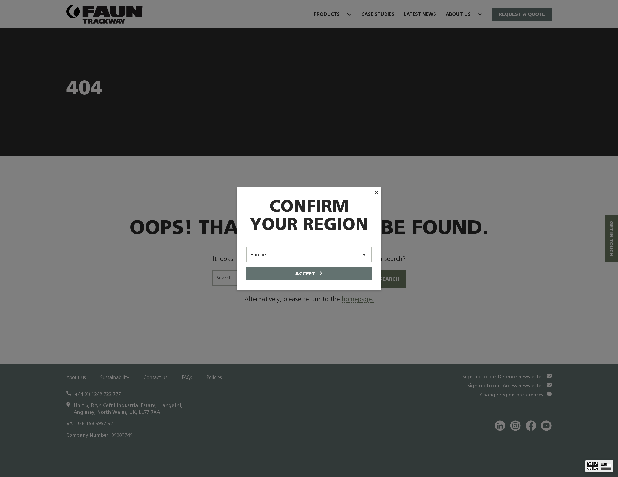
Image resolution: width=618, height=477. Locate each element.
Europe (258, 254)
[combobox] (309, 254)
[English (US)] (606, 466)
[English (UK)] (592, 466)
